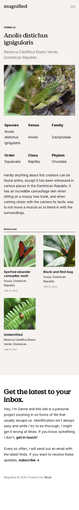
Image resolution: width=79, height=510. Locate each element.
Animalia (10, 27)
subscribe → (29, 460)
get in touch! (26, 437)
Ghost (48, 477)
